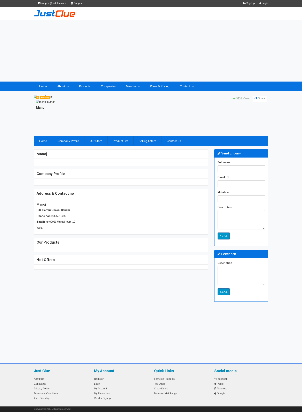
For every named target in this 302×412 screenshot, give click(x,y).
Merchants (133, 86)
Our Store (96, 141)
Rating (46, 98)
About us (63, 86)
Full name (224, 162)
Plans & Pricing (159, 86)
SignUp (250, 3)
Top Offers (159, 383)
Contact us (187, 86)
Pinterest (221, 388)
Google (220, 393)
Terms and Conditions (46, 393)
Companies (108, 86)
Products (85, 86)
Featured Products (164, 378)
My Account (100, 388)
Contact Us (174, 141)
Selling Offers (147, 141)
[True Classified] (71, 13)
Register (99, 378)
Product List (120, 141)
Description (225, 207)
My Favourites (102, 393)
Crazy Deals (161, 388)
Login (264, 3)
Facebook (221, 378)
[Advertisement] (151, 50)
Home (43, 86)
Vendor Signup (102, 398)
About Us (39, 378)
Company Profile (68, 141)
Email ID (223, 177)
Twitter (220, 383)
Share (261, 98)
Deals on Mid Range (165, 393)
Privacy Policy (42, 388)
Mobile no (224, 192)
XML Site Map (42, 398)
